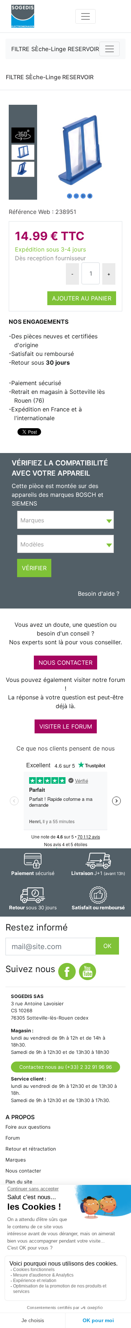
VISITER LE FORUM (65, 726)
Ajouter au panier (81, 298)
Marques (15, 1160)
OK (107, 945)
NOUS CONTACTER (65, 662)
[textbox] (65, 520)
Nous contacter (23, 1171)
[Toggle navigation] (85, 16)
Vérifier (34, 568)
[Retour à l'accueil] (22, 16)
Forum (12, 1138)
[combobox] (65, 520)
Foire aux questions (28, 1127)
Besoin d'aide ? (98, 593)
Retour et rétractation (30, 1149)
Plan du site (18, 1182)
